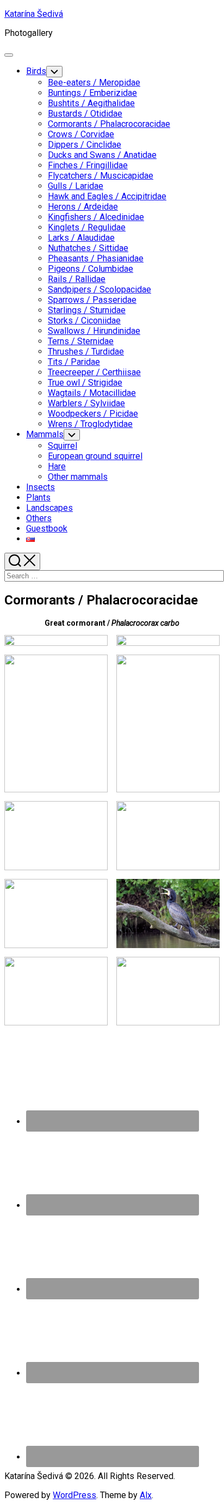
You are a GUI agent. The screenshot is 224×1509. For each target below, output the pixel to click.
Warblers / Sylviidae (86, 403)
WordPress (74, 1495)
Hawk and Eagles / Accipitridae (107, 196)
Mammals (45, 434)
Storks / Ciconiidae (84, 320)
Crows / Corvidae (81, 134)
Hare (57, 466)
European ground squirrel (95, 456)
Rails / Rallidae (76, 279)
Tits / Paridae (74, 362)
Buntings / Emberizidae (92, 93)
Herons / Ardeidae (83, 206)
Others (39, 518)
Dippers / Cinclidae (84, 144)
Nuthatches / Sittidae (88, 248)
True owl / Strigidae (85, 382)
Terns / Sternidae (81, 341)
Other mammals (78, 477)
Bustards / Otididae (85, 113)
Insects (40, 487)
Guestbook (46, 528)
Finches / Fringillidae (88, 165)
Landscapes (49, 508)
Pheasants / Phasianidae (96, 258)
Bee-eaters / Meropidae (94, 82)
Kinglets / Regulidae (87, 227)
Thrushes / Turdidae (86, 351)
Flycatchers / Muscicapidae (100, 175)
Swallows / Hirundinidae (94, 331)
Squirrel (62, 446)
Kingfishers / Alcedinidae (96, 217)
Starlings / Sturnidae (87, 310)
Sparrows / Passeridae (92, 300)
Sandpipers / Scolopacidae (99, 289)
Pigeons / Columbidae (90, 269)
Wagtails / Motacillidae (92, 393)
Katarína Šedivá (33, 14)
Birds (36, 71)
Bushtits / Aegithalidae (91, 103)
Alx (146, 1495)
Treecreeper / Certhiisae (94, 372)
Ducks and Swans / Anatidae (102, 155)
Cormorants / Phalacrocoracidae (109, 124)
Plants (38, 497)
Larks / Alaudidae (81, 238)
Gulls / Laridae (75, 186)
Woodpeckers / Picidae (93, 413)
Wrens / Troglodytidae (90, 424)
